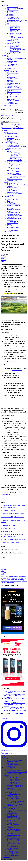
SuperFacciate (11, 57)
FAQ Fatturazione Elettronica (14, 52)
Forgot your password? (7, 115)
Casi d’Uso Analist (15, 26)
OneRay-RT (10, 43)
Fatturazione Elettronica (13, 86)
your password (19, 112)
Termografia (10, 102)
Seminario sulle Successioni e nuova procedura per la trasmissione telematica (13, 577)
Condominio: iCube (12, 54)
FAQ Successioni (14, 51)
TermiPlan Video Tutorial (16, 37)
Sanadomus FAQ (14, 95)
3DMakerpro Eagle (12, 71)
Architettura (10, 80)
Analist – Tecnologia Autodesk (15, 8)
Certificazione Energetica (13, 83)
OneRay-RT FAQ (14, 45)
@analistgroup (19, 713)
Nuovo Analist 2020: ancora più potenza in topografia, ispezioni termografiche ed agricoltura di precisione (14, 581)
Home (5, 4)
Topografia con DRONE (13, 17)
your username (19, 110)
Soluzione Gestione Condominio (10, 542)
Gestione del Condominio (14, 87)
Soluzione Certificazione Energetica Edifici (13, 539)
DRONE (9, 84)
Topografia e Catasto (12, 103)
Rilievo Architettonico (16, 30)
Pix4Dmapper (10, 40)
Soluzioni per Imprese (7, 531)
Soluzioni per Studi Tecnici (8, 525)
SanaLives (10, 93)
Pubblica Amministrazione (14, 92)
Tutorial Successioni (15, 48)
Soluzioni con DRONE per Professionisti (12, 514)
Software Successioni (13, 65)
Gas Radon (10, 14)
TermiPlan (9, 62)
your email (18, 120)
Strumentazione (11, 99)
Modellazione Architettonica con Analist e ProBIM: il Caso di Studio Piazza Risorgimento (15, 695)
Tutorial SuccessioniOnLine (17, 49)
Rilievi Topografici (15, 27)
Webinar (6, 5)
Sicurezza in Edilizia (12, 96)
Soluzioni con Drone (12, 10)
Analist (9, 24)
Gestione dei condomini (13, 13)
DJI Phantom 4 (11, 68)
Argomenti (6, 70)
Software (6, 23)
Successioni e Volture (13, 46)
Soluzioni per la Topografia (8, 510)
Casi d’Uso (10, 81)
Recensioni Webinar (12, 7)
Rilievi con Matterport (13, 73)
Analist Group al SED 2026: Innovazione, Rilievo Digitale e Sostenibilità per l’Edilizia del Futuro (15, 704)
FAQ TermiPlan (14, 39)
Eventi (8, 74)
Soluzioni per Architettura (8, 528)
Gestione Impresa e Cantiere (14, 33)
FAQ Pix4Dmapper (15, 42)
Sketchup (9, 98)
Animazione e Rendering (13, 78)
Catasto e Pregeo (15, 29)
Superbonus (10, 76)
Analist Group (7, 105)
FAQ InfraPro (13, 32)
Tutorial (6, 55)
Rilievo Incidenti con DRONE (14, 21)
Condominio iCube (12, 61)
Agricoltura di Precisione (13, 77)
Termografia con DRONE (13, 18)
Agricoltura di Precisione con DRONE (17, 20)
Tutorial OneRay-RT (12, 64)
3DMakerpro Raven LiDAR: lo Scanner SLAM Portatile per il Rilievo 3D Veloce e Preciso (15, 700)
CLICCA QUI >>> (5, 494)
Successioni (10, 11)
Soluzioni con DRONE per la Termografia (12, 517)
